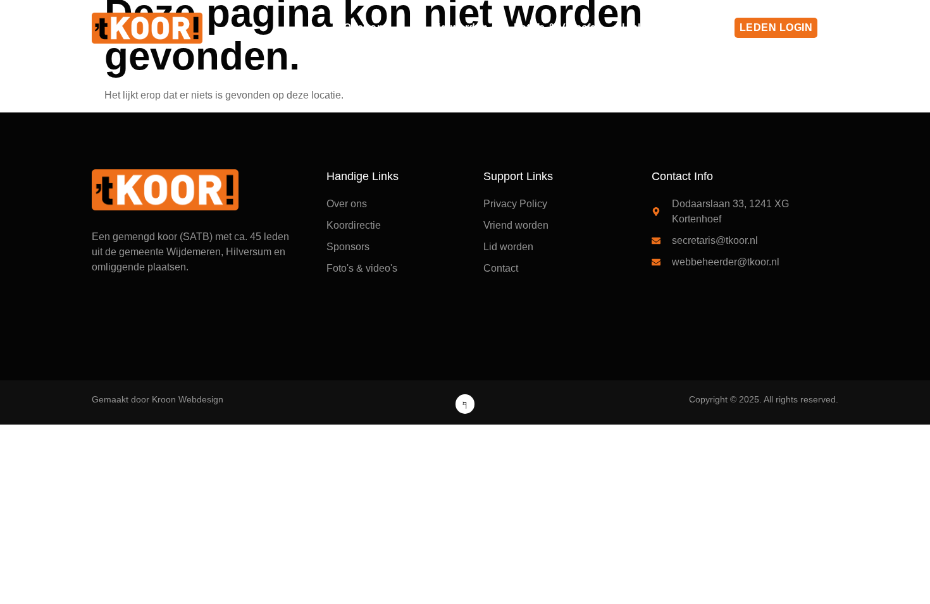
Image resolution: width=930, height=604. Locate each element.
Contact (695, 27)
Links (636, 27)
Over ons (367, 27)
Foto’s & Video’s (555, 27)
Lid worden (459, 27)
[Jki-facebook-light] (465, 404)
